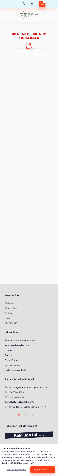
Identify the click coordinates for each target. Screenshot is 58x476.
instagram (25, 415)
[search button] (24, 4)
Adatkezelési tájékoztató (17, 345)
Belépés (9, 303)
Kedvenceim (11, 323)
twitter (12, 415)
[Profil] (32, 4)
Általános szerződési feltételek (20, 340)
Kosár (7, 318)
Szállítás (9, 355)
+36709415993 (16, 392)
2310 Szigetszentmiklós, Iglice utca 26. (28, 387)
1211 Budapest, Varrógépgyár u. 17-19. (27, 407)
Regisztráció (11, 308)
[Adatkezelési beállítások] (31, 415)
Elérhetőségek (12, 360)
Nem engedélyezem (16, 469)
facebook (6, 415)
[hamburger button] (16, 4)
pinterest (18, 415)
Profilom (9, 313)
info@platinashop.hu (19, 397)
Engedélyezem (41, 469)
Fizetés (8, 350)
